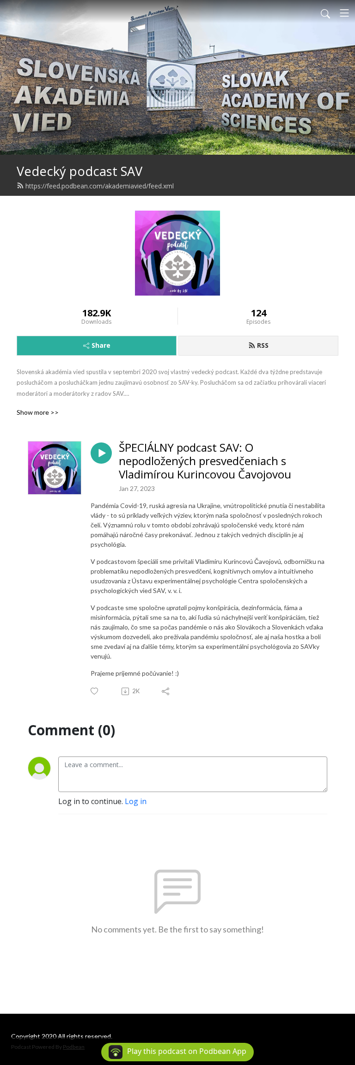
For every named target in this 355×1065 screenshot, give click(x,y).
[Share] (166, 691)
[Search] (325, 13)
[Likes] (95, 691)
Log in (136, 801)
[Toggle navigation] (344, 13)
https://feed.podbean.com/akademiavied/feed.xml (99, 186)
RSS (263, 345)
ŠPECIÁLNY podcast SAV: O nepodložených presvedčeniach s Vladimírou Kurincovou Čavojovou (205, 461)
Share (101, 345)
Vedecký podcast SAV (79, 171)
